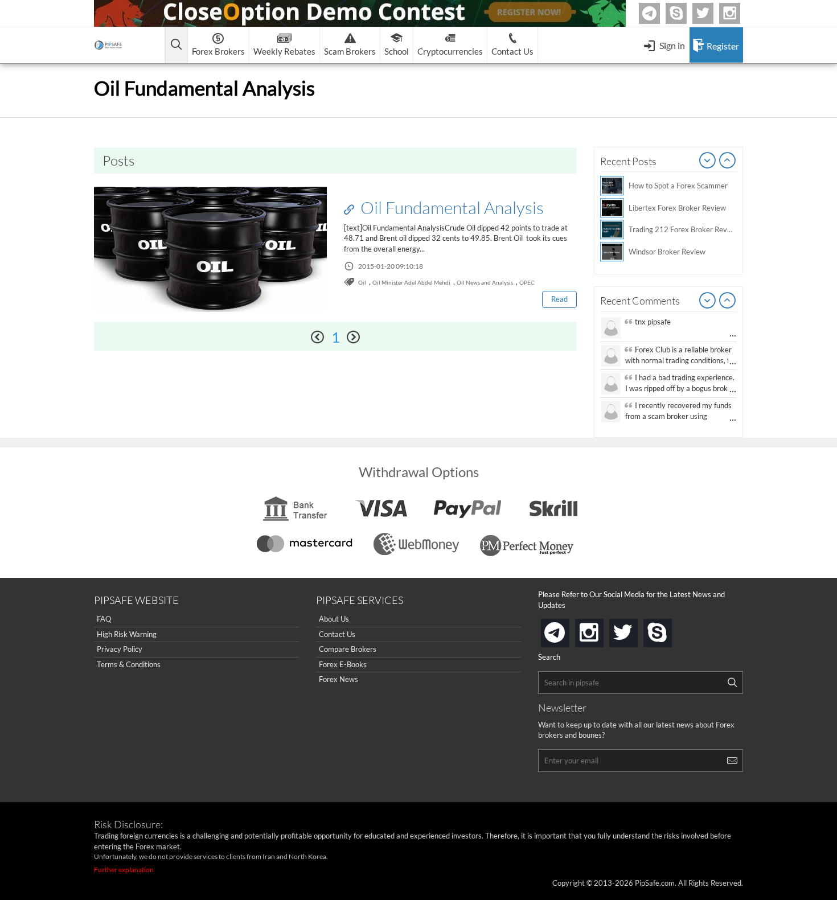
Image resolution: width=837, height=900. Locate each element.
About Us (334, 618)
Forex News (338, 679)
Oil (362, 282)
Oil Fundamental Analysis (450, 207)
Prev (708, 161)
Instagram (738, 13)
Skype (685, 13)
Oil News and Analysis (485, 282)
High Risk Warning (127, 634)
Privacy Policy (119, 649)
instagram (601, 629)
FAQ (104, 618)
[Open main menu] (176, 45)
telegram (567, 631)
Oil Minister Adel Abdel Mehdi (411, 282)
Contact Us (337, 634)
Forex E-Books (343, 664)
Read (559, 298)
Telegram (658, 15)
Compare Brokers (347, 649)
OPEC (527, 282)
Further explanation (124, 869)
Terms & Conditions (129, 664)
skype (669, 629)
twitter (711, 13)
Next (728, 161)
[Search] (732, 682)
